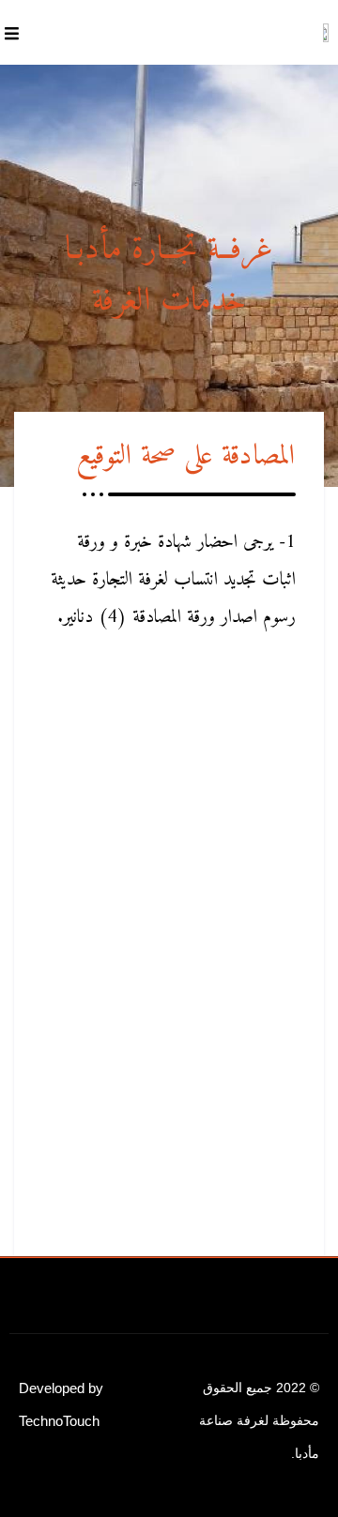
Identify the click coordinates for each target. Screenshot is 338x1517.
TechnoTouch (59, 1421)
